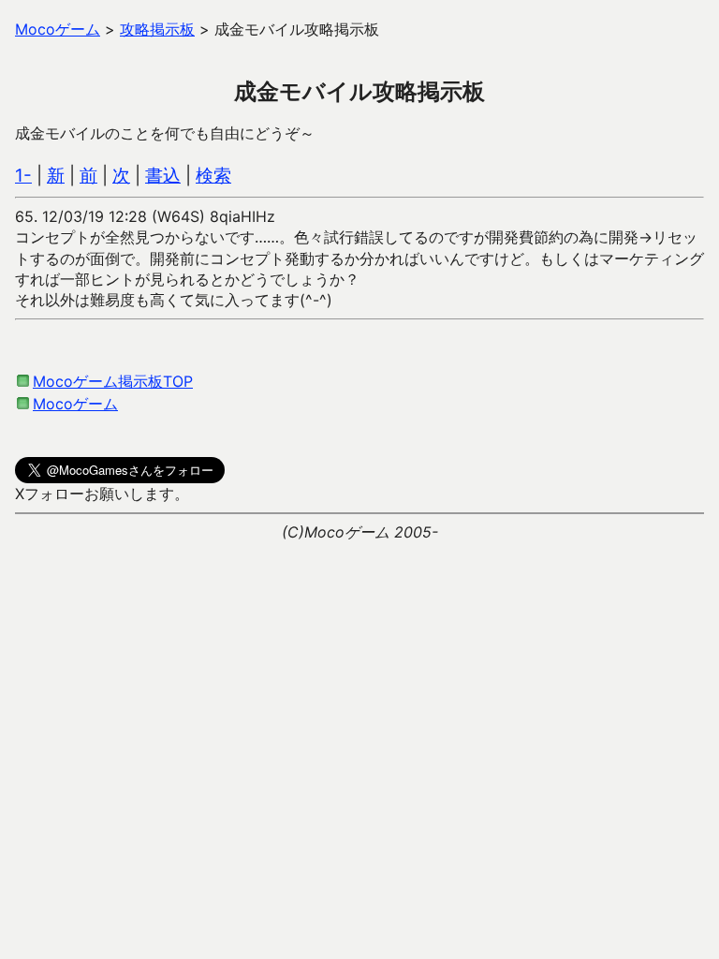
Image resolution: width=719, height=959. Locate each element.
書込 (163, 175)
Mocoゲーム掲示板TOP (113, 381)
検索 (213, 175)
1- (23, 175)
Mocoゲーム (75, 403)
